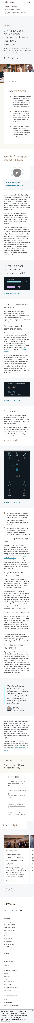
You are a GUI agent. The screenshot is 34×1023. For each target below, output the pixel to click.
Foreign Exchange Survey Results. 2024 (16, 796)
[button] (32, 1011)
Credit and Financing (9, 927)
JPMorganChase (8, 1002)
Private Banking (8, 941)
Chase (5, 999)
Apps (5, 968)
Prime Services (8, 938)
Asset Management (9, 922)
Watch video (9, 881)
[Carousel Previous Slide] (5, 890)
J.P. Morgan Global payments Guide (17, 790)
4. (8, 802)
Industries (7, 976)
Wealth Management (9, 947)
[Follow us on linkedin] (4, 910)
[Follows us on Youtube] (21, 910)
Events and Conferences (10, 970)
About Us (6, 965)
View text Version (13, 294)
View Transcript (13, 182)
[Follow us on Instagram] (16, 910)
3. (8, 794)
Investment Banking (9, 930)
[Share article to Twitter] (9, 58)
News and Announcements (11, 987)
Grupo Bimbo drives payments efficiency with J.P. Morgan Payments (15, 857)
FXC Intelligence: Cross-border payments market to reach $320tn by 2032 (16, 806)
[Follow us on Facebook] (12, 910)
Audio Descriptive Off (15, 185)
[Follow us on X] (9, 910)
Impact (6, 973)
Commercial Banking (9, 924)
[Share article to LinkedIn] (5, 58)
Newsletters (7, 990)
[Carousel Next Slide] (12, 890)
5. (8, 813)
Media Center (7, 984)
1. (8, 781)
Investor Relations (9, 981)
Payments (7, 26)
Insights (6, 979)
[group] (9, 890)
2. (8, 788)
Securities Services (9, 944)
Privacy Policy (5, 1021)
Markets (6, 933)
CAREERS (6, 953)
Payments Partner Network (11, 1005)
